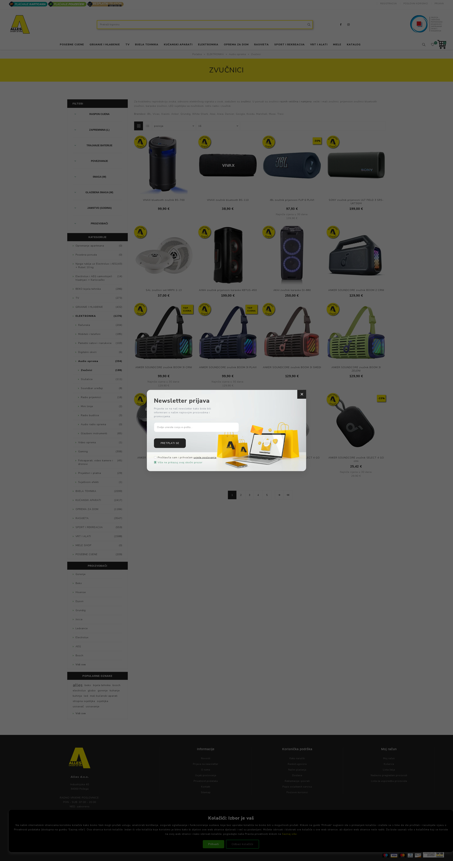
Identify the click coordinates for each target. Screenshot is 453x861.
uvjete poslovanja (205, 457)
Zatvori (301, 394)
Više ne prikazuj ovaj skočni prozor (180, 462)
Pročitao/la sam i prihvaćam (187, 457)
